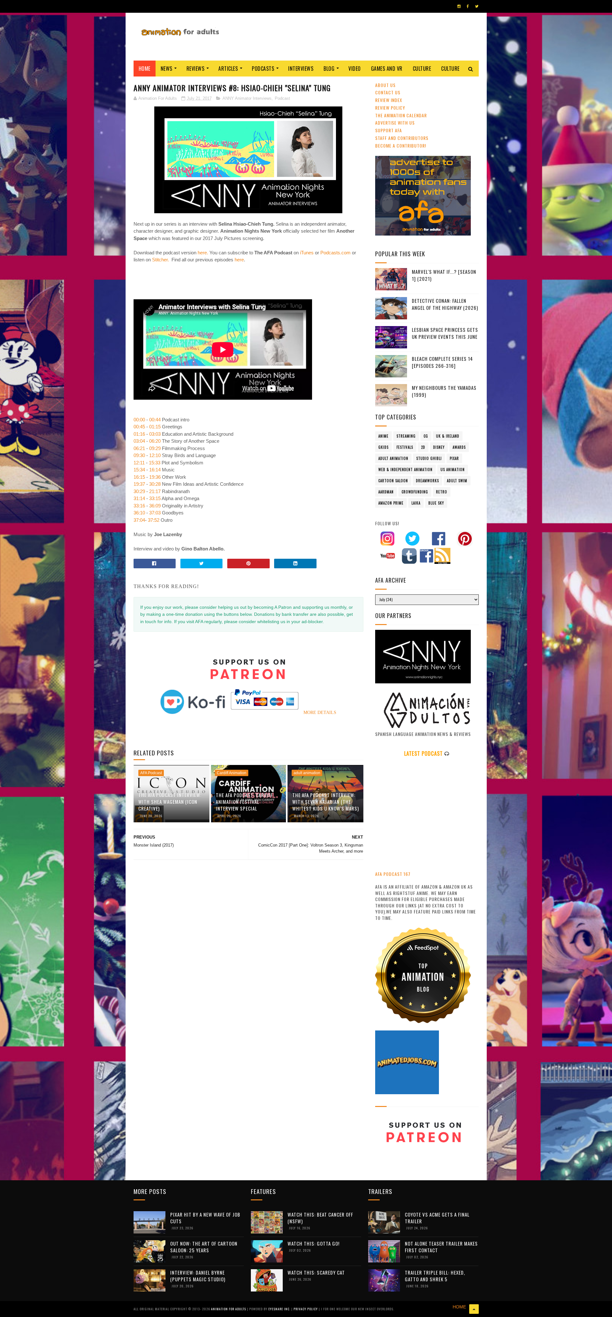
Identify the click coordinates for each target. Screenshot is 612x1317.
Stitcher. (160, 259)
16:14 (155, 469)
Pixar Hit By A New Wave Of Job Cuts (205, 1218)
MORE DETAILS (319, 712)
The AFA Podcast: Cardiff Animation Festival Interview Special (244, 801)
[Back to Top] (474, 1309)
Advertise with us (395, 122)
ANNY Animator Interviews (247, 98)
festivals (405, 447)
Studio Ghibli (429, 458)
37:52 (153, 520)
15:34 (139, 469)
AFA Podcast (151, 773)
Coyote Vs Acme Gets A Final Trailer (437, 1218)
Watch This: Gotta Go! (313, 1243)
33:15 (155, 498)
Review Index (388, 100)
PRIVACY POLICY (306, 1308)
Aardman (386, 491)
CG (426, 436)
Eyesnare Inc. (279, 1308)
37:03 (155, 512)
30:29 (139, 491)
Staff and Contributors (401, 138)
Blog (329, 68)
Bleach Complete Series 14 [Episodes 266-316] (442, 362)
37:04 (139, 520)
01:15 (155, 426)
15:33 (154, 462)
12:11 (139, 462)
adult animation (307, 773)
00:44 (155, 419)
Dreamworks (427, 480)
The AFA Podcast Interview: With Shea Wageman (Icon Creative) (169, 801)
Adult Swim (457, 480)
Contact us (387, 92)
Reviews (195, 68)
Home (144, 68)
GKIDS (383, 447)
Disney (439, 447)
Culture (422, 68)
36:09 (155, 505)
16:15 (139, 477)
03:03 (155, 434)
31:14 (139, 498)
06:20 (155, 441)
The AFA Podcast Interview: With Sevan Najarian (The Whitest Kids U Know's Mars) (325, 801)
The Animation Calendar (401, 115)
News (166, 68)
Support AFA (388, 130)
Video (354, 68)
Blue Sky (436, 503)
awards (459, 447)
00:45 (139, 426)
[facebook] (467, 6)
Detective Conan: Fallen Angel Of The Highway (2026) (445, 304)
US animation (453, 469)
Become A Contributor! (400, 145)
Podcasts (263, 68)
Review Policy (390, 107)
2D (423, 447)
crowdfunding (415, 491)
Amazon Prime (391, 503)
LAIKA (416, 503)
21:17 (155, 491)
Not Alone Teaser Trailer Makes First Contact (441, 1247)
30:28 (155, 484)
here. (203, 252)
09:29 (155, 448)
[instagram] (459, 6)
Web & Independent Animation (405, 469)
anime (383, 436)
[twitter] (477, 6)
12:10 (155, 455)
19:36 (155, 477)
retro (441, 491)
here (239, 259)
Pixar (454, 458)
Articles (228, 68)
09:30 (139, 455)
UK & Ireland (447, 436)
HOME (459, 1306)
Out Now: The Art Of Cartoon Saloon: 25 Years (203, 1247)
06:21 (139, 448)
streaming (406, 436)
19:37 (139, 484)
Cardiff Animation (231, 773)
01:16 (139, 434)
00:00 (139, 419)
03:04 (139, 441)
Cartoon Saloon (393, 480)
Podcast (282, 98)
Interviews (300, 68)
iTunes (307, 252)
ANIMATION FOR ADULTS (229, 1308)
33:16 (139, 505)
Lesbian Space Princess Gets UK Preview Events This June (445, 333)
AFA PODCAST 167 (393, 873)
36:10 (139, 512)
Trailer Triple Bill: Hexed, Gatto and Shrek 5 (435, 1276)
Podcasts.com (335, 252)
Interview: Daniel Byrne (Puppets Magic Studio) (197, 1276)
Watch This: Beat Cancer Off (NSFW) (320, 1218)
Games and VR (387, 68)
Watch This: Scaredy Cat (316, 1272)
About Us (385, 85)
